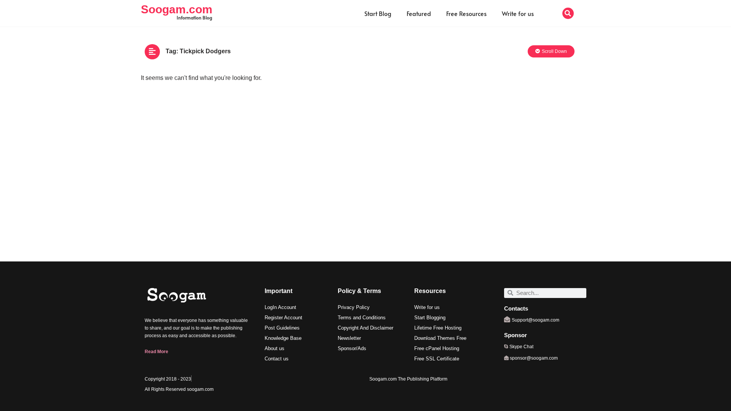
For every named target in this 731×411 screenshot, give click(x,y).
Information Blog (194, 17)
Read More (156, 351)
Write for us (518, 13)
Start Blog (377, 13)
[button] (568, 13)
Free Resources (466, 13)
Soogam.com (176, 9)
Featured (419, 13)
